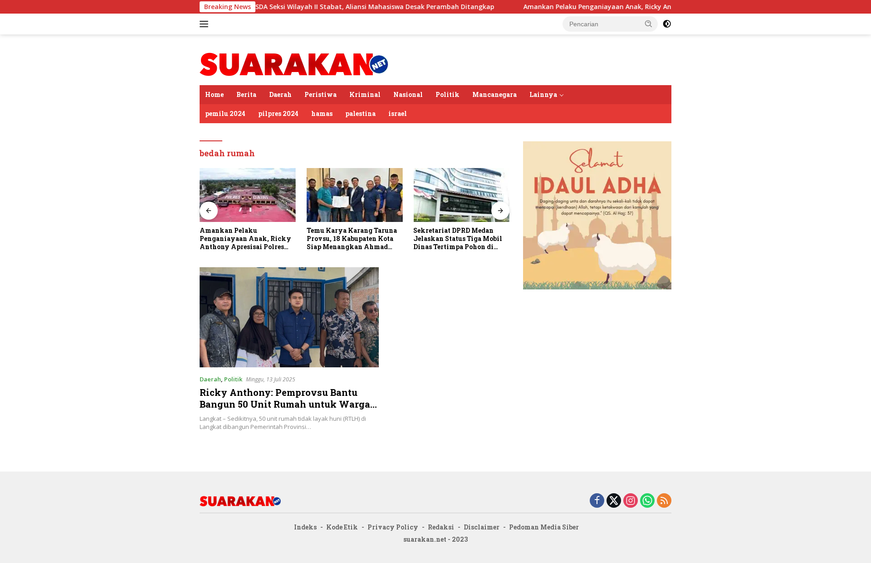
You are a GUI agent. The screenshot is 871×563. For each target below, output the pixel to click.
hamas (322, 113)
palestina (360, 113)
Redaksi (441, 527)
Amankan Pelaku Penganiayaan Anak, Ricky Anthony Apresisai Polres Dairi (614, 7)
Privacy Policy (392, 527)
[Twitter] (614, 501)
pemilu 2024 (225, 113)
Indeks (305, 527)
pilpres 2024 (278, 113)
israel (397, 113)
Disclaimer (481, 527)
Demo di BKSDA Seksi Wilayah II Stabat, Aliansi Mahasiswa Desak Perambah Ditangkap (330, 7)
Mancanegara (494, 94)
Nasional (408, 94)
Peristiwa (320, 94)
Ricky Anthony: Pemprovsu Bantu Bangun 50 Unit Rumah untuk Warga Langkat (285, 404)
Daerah (280, 94)
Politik (448, 94)
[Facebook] (597, 501)
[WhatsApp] (647, 501)
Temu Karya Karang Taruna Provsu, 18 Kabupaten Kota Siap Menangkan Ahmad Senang (352, 238)
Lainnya (543, 94)
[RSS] (664, 501)
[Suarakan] (294, 63)
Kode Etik (342, 527)
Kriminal (365, 94)
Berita (246, 94)
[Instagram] (630, 501)
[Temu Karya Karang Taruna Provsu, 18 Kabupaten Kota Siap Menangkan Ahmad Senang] (355, 195)
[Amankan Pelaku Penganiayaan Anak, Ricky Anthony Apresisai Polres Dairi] (248, 195)
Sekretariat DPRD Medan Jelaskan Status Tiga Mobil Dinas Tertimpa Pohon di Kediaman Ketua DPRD (457, 238)
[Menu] (206, 24)
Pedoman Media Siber (544, 527)
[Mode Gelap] (666, 24)
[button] (649, 23)
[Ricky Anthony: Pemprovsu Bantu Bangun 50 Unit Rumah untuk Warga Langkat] (289, 317)
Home (214, 94)
